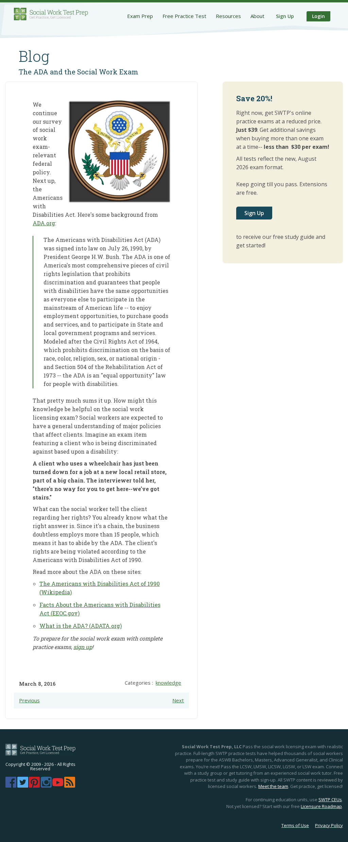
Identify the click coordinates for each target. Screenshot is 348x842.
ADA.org (44, 223)
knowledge (168, 682)
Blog (34, 56)
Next (178, 700)
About (257, 16)
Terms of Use (295, 825)
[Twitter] (22, 785)
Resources (228, 16)
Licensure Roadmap (321, 806)
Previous (29, 700)
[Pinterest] (34, 785)
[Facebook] (10, 785)
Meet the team (273, 786)
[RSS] (69, 785)
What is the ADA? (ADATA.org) (80, 625)
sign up (82, 646)
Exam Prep (140, 16)
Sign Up (285, 16)
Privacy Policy (329, 825)
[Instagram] (46, 785)
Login (318, 16)
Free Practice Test (184, 16)
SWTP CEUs (330, 799)
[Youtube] (57, 785)
